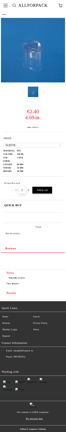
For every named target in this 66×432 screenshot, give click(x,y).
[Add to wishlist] (58, 182)
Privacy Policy (40, 323)
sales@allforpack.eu (23, 350)
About (36, 329)
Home (4, 14)
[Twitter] (12, 363)
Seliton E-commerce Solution (33, 429)
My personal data (34, 418)
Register (6, 336)
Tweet (38, 227)
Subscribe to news (17, 278)
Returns (6, 323)
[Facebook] (5, 363)
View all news (12, 284)
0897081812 (19, 357)
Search (36, 316)
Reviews (10, 248)
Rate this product (13, 233)
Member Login (9, 329)
